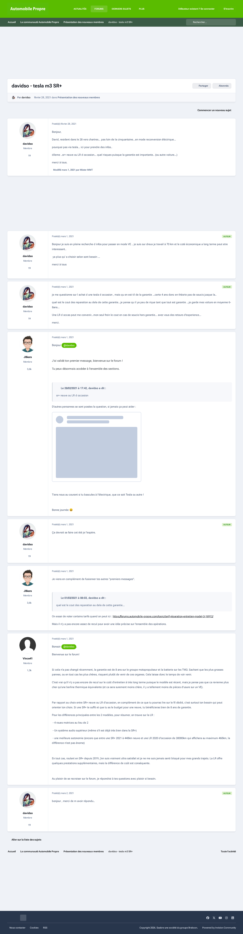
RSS (45, 927)
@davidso (69, 345)
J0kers (28, 357)
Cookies (34, 927)
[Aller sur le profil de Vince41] (27, 645)
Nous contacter (17, 927)
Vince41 (28, 658)
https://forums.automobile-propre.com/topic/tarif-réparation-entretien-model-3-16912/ (163, 616)
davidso (26, 97)
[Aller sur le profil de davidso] (13, 97)
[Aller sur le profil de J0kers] (27, 344)
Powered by (219, 927)
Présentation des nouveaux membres (79, 97)
